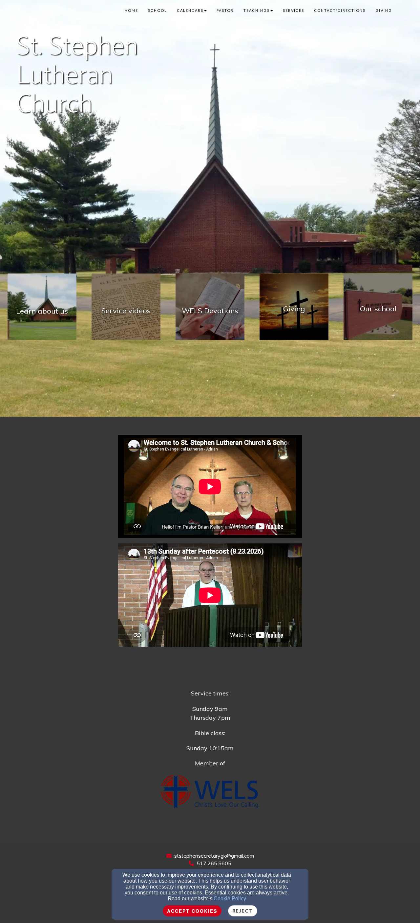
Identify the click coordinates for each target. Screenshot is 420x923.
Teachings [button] (256, 10)
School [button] (157, 10)
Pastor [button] (225, 10)
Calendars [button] (190, 10)
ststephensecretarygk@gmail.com (214, 855)
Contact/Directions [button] (340, 10)
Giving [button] (383, 10)
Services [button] (293, 10)
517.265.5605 (214, 863)
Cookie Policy (230, 898)
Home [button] (131, 10)
